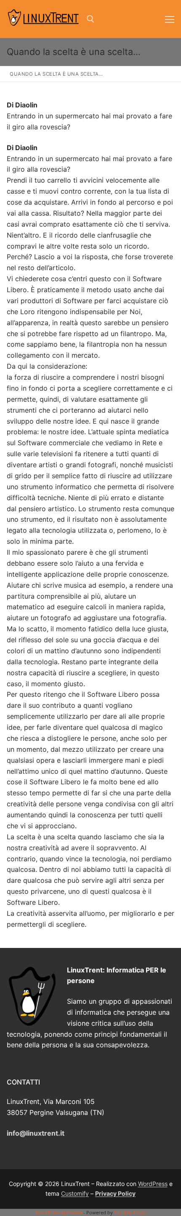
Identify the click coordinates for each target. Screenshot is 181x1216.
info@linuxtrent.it (35, 1133)
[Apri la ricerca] (90, 19)
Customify (75, 1193)
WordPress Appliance (58, 1212)
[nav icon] (169, 19)
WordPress (153, 1183)
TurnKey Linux (130, 1212)
